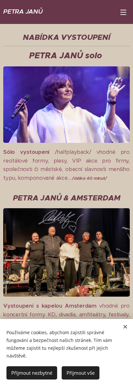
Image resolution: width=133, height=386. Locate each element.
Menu (123, 12)
